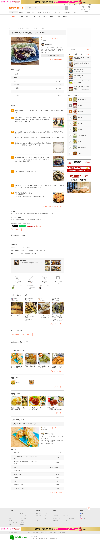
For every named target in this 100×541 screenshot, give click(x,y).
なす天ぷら (24, 250)
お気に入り (83, 9)
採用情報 (50, 532)
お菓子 (37, 520)
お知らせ (22, 524)
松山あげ (29, 12)
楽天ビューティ (56, 518)
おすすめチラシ (82, 4)
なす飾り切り (31, 250)
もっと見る (86, 49)
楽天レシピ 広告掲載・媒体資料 (59, 532)
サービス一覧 (34, 538)
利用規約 (22, 520)
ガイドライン (23, 522)
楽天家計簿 (74, 4)
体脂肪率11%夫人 (24, 260)
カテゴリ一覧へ (58, 387)
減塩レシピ (42, 250)
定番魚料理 (38, 516)
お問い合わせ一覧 (43, 538)
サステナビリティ (53, 538)
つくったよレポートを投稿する (56, 59)
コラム (33, 16)
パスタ (37, 518)
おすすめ (13, 16)
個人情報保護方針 (36, 532)
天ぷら (35, 28)
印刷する (17, 229)
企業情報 (29, 532)
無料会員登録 (86, 11)
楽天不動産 (55, 516)
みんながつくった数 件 (52, 55)
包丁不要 (44, 12)
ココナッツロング (68, 12)
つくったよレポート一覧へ (54, 324)
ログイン (88, 9)
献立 (27, 16)
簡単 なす (40, 12)
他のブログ (39, 226)
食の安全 (65, 16)
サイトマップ (23, 516)
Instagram (84, 518)
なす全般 (27, 247)
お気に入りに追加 (57, 38)
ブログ (64, 513)
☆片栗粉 (16, 88)
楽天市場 (89, 4)
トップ (10, 513)
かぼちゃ (75, 12)
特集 (10, 524)
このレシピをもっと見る (55, 492)
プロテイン (34, 12)
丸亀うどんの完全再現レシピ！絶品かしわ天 (25, 423)
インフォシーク (67, 4)
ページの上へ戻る (89, 508)
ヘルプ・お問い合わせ (24, 518)
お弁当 (45, 513)
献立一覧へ (59, 413)
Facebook (84, 513)
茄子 (37, 250)
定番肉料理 (38, 513)
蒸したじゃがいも (22, 12)
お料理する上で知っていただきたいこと (51, 206)
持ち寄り (49, 12)
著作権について (44, 532)
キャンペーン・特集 (55, 16)
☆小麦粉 (16, 84)
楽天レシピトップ (13, 28)
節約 (45, 518)
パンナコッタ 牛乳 (56, 12)
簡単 (45, 516)
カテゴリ (21, 16)
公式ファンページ (42, 16)
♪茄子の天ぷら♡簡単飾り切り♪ (28, 253)
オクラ (62, 12)
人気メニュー (29, 28)
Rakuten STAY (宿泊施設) (68, 518)
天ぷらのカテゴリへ (56, 371)
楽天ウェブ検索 (66, 516)
